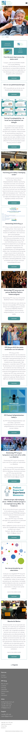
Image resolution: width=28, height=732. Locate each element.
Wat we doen (4, 683)
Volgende (15, 665)
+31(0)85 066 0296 (6, 705)
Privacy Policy (4, 726)
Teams (3, 693)
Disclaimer (3, 727)
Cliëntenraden (5, 691)
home (3, 36)
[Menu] (26, 2)
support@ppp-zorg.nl (7, 716)
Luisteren (3, 685)
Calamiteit (4, 689)
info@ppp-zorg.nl (6, 707)
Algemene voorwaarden (6, 724)
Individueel (4, 695)
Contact (3, 675)
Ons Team (4, 677)
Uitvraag (3, 687)
